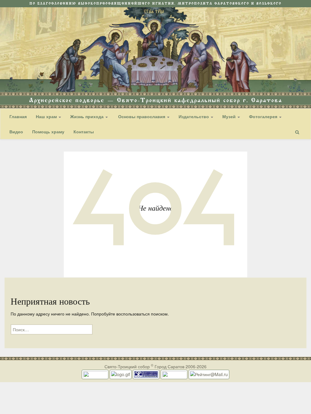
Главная (18, 116)
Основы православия (141, 116)
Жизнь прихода (87, 116)
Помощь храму (48, 132)
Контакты (83, 132)
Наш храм (47, 116)
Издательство (194, 116)
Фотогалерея (264, 116)
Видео (16, 132)
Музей (229, 116)
